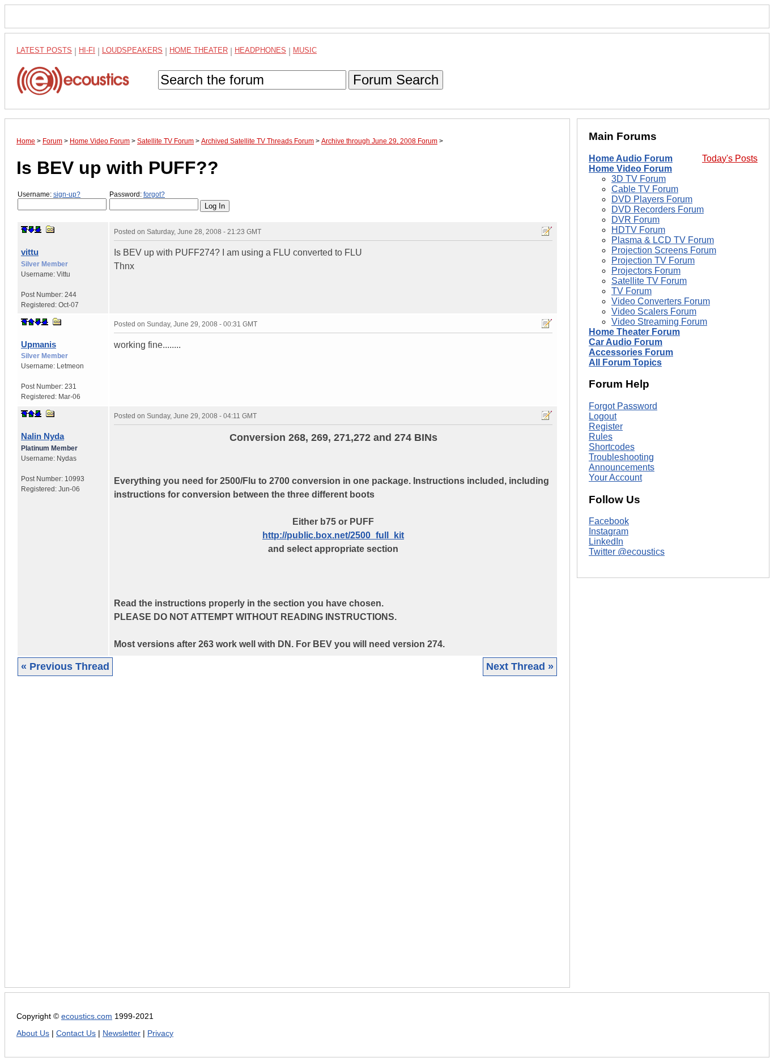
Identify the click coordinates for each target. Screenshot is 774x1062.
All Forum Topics (625, 362)
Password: (137, 194)
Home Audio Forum (631, 158)
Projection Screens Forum (663, 250)
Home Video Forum (630, 168)
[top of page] (24, 229)
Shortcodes (612, 447)
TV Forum (631, 291)
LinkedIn (606, 542)
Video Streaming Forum (659, 321)
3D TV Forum (638, 179)
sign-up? (66, 194)
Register (606, 426)
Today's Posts (730, 158)
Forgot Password (623, 406)
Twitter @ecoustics (627, 552)
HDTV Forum (638, 230)
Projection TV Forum (653, 260)
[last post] (38, 229)
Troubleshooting (621, 457)
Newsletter (122, 1033)
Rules (601, 436)
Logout (602, 416)
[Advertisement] (287, 840)
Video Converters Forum (660, 301)
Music (305, 50)
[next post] (31, 229)
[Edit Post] (546, 231)
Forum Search (396, 79)
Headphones (260, 50)
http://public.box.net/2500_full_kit (333, 535)
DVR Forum (635, 219)
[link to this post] (50, 229)
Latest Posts (44, 50)
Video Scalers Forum (653, 311)
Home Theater (198, 50)
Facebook (609, 521)
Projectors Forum (646, 270)
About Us (32, 1033)
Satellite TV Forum (649, 281)
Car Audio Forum (625, 342)
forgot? (154, 194)
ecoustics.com (86, 1016)
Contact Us (76, 1033)
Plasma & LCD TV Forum (662, 240)
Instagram (608, 532)
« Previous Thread (65, 666)
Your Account (615, 477)
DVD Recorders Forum (657, 209)
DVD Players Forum (651, 199)
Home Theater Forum (634, 332)
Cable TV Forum (644, 189)
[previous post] (31, 321)
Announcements (621, 467)
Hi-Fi (87, 50)
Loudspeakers (132, 50)
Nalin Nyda (42, 436)
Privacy (160, 1033)
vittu (30, 252)
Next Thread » (520, 666)
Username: (49, 194)
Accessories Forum (631, 352)
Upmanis (38, 344)
